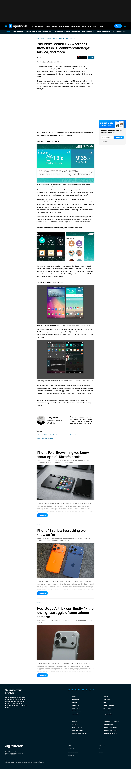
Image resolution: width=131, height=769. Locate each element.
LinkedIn (90, 689)
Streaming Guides (108, 705)
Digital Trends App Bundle (110, 733)
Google (69, 435)
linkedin (51, 423)
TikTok (83, 689)
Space (105, 702)
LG (75, 435)
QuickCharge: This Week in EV (45, 438)
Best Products (107, 708)
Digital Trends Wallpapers (110, 727)
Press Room (101, 748)
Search (125, 26)
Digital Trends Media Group (15, 762)
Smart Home (76, 708)
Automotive (75, 714)
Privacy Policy (105, 141)
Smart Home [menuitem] (92, 26)
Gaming (74, 702)
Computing (75, 699)
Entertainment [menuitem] (64, 26)
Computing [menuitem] (39, 26)
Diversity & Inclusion (73, 752)
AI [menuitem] (32, 26)
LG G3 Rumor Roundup (73, 133)
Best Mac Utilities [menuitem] (47, 32)
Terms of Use (71, 755)
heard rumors (45, 199)
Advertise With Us (77, 727)
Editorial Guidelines (77, 730)
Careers (69, 745)
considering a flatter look (66, 393)
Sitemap (101, 752)
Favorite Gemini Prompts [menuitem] (103, 32)
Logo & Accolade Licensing (79, 733)
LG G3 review (59, 62)
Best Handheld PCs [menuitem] (59, 32)
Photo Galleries (54, 435)
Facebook (69, 689)
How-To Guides (107, 711)
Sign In (118, 26)
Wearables (106, 699)
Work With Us (71, 748)
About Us (74, 721)
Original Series (107, 714)
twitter (54, 423)
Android (39, 435)
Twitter (76, 689)
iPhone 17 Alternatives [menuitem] (88, 32)
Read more (42, 515)
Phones (74, 696)
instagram (48, 423)
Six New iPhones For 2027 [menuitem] (33, 32)
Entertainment (76, 711)
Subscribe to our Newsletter (111, 721)
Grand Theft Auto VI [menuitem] (18, 32)
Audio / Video (76, 705)
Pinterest (86, 689)
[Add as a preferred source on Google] (82, 57)
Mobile (45, 435)
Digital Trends (15, 28)
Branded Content (108, 724)
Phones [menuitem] (47, 26)
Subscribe (119, 137)
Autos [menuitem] (84, 26)
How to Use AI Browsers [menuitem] (73, 32)
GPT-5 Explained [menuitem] (117, 32)
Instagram (72, 689)
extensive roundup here (45, 403)
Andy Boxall (41, 57)
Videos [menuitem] (101, 26)
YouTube (79, 689)
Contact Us (75, 724)
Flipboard (93, 689)
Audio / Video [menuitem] (75, 26)
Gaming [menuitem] (54, 26)
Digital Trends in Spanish (110, 730)
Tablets (105, 696)
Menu (6, 26)
